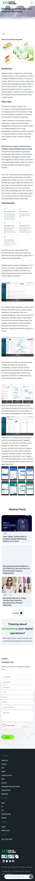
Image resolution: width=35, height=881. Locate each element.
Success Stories (6, 775)
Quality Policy (6, 790)
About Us (4, 760)
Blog (2, 779)
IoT (2, 810)
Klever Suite (5, 830)
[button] (32, 3)
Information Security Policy (10, 786)
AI (2, 806)
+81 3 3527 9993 (6, 839)
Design (3, 818)
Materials (4, 794)
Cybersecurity (6, 814)
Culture (4, 764)
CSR (2, 768)
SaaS (3, 803)
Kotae (3, 827)
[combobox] (17, 707)
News (3, 771)
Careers (4, 783)
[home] (9, 3)
